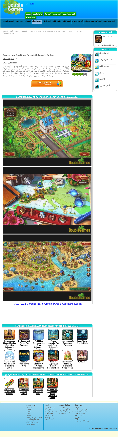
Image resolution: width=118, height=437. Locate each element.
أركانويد (102, 79)
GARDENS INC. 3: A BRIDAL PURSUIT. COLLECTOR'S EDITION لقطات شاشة (47, 97)
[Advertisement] (46, 43)
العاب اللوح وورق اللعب (23, 21)
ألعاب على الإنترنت (69, 14)
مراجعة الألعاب (64, 408)
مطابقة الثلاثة (57, 21)
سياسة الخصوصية (81, 411)
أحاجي (80, 21)
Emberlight (30, 421)
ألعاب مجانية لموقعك (81, 410)
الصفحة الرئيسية (21, 31)
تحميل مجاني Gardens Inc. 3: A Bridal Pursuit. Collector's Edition (47, 303)
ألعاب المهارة (49, 415)
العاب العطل (47, 21)
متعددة (28, 14)
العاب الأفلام (67, 21)
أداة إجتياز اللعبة (64, 410)
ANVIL (28, 411)
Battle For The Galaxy (34, 417)
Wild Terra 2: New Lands (32, 423)
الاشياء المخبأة (30, 17)
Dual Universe (31, 424)
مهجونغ (101, 73)
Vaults (28, 415)
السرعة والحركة (8, 21)
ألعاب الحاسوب (37, 14)
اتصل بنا (77, 417)
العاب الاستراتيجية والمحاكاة (93, 21)
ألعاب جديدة (31, 405)
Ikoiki (32, 4)
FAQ (76, 419)
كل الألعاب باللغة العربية (105, 45)
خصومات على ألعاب (66, 411)
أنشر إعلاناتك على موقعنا (83, 421)
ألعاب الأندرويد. (104, 86)
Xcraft (28, 410)
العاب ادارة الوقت (109, 21)
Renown (29, 408)
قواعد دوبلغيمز (80, 413)
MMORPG (48, 417)
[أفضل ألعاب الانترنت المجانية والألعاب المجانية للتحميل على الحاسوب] (13, 8)
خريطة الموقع (79, 415)
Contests (62, 413)
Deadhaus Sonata (32, 419)
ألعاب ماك (47, 14)
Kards (28, 413)
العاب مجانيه (57, 14)
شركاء (77, 408)
